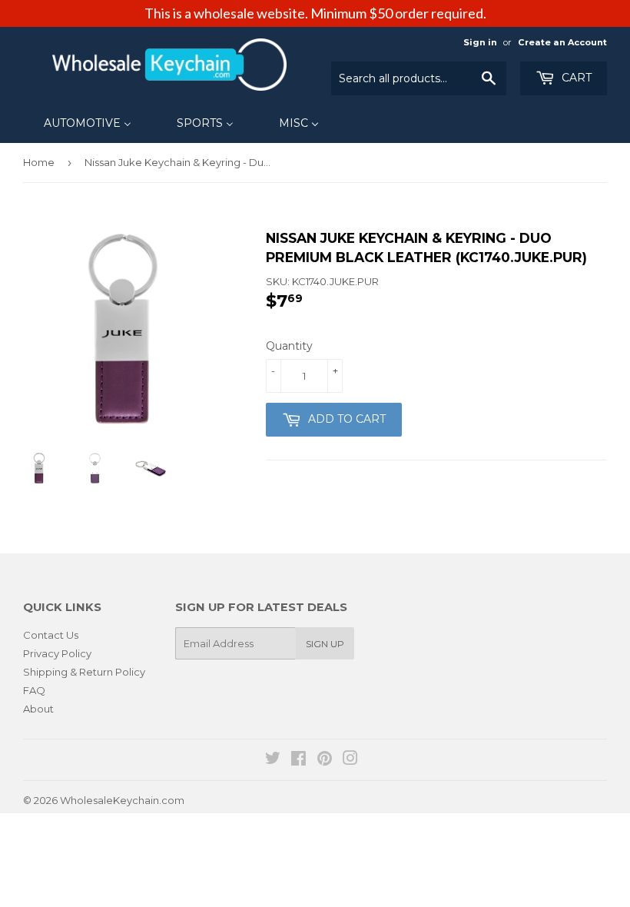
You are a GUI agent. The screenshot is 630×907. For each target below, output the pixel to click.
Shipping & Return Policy (84, 672)
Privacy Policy (57, 653)
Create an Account (562, 42)
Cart (575, 78)
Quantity (289, 346)
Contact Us (50, 635)
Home (39, 162)
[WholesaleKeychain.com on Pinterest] (325, 760)
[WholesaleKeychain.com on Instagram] (350, 760)
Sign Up (325, 644)
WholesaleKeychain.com (122, 800)
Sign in (480, 42)
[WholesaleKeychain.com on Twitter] (272, 760)
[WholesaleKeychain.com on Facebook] (298, 760)
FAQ (34, 690)
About (38, 709)
